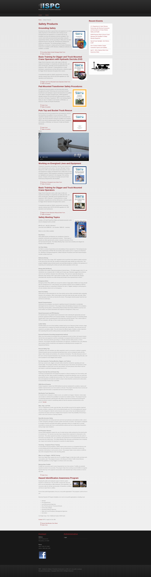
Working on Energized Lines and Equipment (60, 163)
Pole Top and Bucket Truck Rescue (55, 110)
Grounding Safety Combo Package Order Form (53, 52)
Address (41, 537)
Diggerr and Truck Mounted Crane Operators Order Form (56, 81)
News (47, 15)
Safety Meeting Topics (49, 217)
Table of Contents (46, 54)
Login (65, 537)
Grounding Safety (47, 28)
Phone (40, 544)
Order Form (45, 105)
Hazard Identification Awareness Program (58, 478)
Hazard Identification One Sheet (50, 523)
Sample (44, 402)
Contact (40, 519)
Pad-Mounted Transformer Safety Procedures (60, 86)
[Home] (63, 6)
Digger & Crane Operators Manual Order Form (53, 212)
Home (40, 15)
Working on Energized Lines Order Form (52, 182)
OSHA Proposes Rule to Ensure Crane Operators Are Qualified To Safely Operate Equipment (100, 36)
